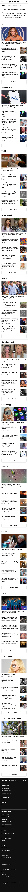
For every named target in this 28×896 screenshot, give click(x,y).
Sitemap (3, 826)
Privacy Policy (5, 847)
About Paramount (6, 864)
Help (2, 871)
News (9, 5)
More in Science (13, 525)
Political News (5, 785)
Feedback (4, 874)
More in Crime (13, 587)
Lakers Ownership (6, 793)
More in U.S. (13, 81)
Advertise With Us (6, 821)
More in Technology (13, 460)
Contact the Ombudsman (8, 876)
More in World (13, 336)
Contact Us (4, 819)
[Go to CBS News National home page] (14, 2)
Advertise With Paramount (8, 867)
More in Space (13, 650)
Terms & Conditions (6, 824)
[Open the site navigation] (5, 1)
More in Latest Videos (13, 774)
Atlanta (3, 5)
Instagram (4, 805)
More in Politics (13, 209)
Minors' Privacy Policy (7, 857)
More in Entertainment (13, 398)
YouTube (3, 800)
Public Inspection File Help (8, 836)
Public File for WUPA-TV (7, 833)
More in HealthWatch (13, 272)
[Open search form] (26, 1)
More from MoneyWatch (13, 145)
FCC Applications (6, 838)
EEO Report (4, 840)
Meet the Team (5, 814)
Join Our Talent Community (8, 869)
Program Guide (5, 816)
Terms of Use (4, 855)
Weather (15, 5)
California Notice (5, 850)
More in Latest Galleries (13, 712)
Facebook (4, 802)
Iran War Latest (5, 788)
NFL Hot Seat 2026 (6, 790)
